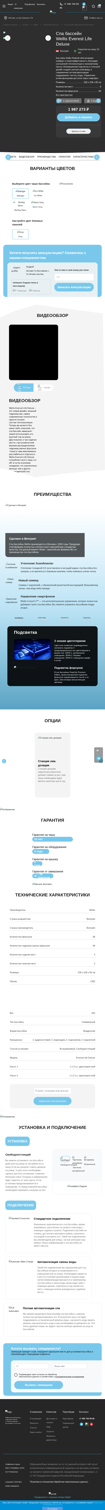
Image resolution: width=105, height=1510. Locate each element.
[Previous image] (7, 38)
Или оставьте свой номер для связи (72, 270)
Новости (34, 1423)
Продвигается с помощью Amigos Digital (52, 1497)
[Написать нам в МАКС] (98, 751)
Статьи (33, 1428)
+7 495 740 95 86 (86, 1418)
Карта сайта (36, 1432)
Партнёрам (68, 1418)
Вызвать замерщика (38, 1384)
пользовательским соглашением (69, 1376)
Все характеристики (64, 95)
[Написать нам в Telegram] (98, 758)
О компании (35, 1418)
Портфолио (30, 4)
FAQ (48, 1427)
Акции (10, 4)
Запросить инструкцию (52, 1100)
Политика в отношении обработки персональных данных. (59, 1482)
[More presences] (58, 101)
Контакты (41, 4)
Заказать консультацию (74, 287)
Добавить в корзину (78, 117)
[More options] (4, 761)
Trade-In (50, 1431)
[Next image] (48, 38)
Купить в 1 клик (78, 131)
